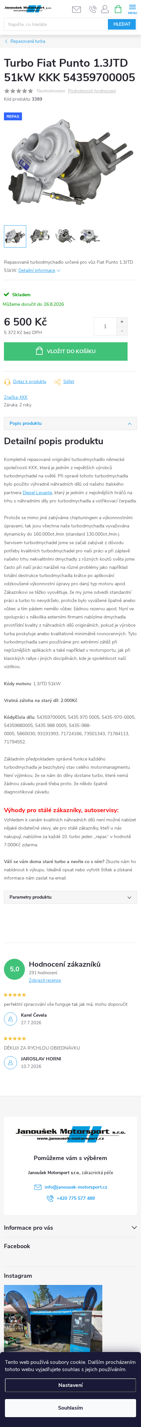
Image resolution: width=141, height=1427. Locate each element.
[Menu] (132, 8)
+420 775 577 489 (76, 1198)
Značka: (16, 397)
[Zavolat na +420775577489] (93, 9)
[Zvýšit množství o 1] (121, 322)
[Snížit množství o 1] (121, 331)
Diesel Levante (37, 493)
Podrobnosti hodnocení (92, 91)
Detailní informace (36, 270)
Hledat (122, 24)
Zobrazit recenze (45, 980)
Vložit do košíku (71, 351)
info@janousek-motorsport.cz (76, 1187)
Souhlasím (70, 1408)
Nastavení (70, 1385)
